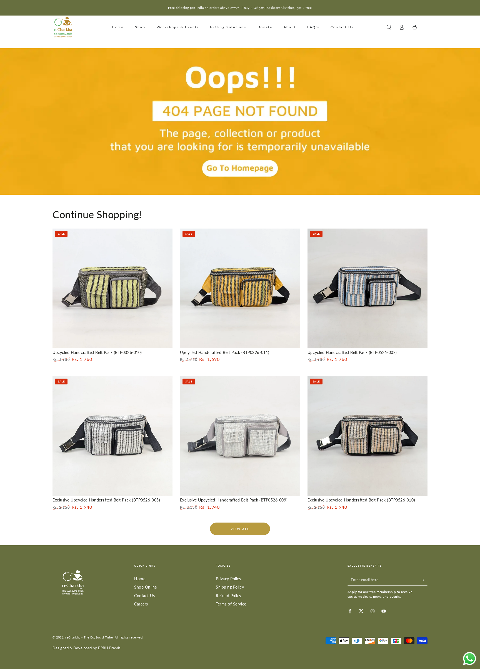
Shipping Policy (230, 587)
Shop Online (145, 587)
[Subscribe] (425, 580)
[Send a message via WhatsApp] (469, 658)
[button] (388, 27)
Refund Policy (228, 595)
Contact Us (144, 595)
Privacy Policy (228, 578)
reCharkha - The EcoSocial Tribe (89, 637)
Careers (141, 604)
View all (240, 529)
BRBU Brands (109, 648)
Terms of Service (231, 604)
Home (139, 578)
